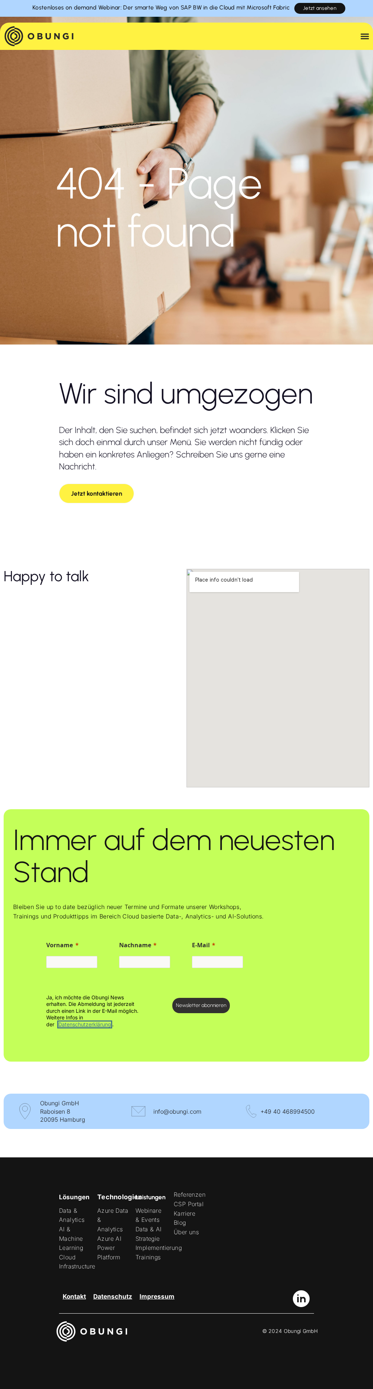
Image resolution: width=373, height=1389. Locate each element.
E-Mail (201, 945)
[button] (96, 493)
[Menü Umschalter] (364, 39)
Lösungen (74, 1197)
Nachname (135, 945)
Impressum (157, 1296)
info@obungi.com (177, 1111)
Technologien (119, 1197)
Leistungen (150, 1197)
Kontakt (74, 1296)
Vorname (59, 945)
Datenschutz (112, 1296)
